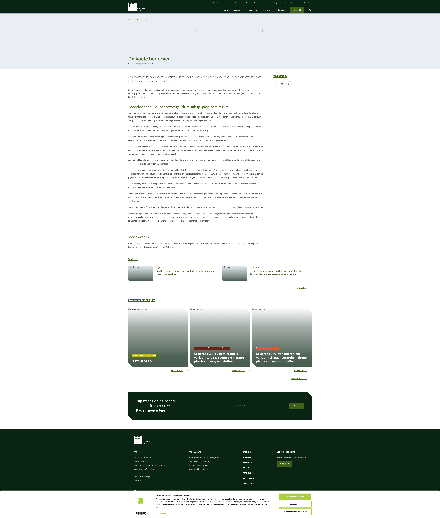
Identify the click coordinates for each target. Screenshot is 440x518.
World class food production (199, 465)
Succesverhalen (260, 3)
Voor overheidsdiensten (142, 473)
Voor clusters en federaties (144, 469)
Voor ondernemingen (141, 461)
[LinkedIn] (289, 84)
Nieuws (237, 3)
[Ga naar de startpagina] (137, 7)
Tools (285, 3)
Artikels (247, 3)
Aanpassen (294, 504)
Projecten (205, 3)
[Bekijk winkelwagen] (303, 3)
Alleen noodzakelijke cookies (295, 512)
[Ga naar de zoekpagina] (310, 10)
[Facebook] (275, 84)
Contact (281, 10)
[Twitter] (282, 84)
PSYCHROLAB (197, 207)
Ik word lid (297, 10)
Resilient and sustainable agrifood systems (204, 458)
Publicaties (295, 3)
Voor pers (137, 480)
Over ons (266, 10)
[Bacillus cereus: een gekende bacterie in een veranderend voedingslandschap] (140, 273)
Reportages (274, 3)
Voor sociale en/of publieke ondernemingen (149, 465)
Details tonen (161, 513)
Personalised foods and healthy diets (202, 461)
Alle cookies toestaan (295, 497)
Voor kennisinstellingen (142, 477)
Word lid (247, 457)
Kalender (216, 3)
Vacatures (227, 3)
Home (225, 10)
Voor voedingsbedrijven (142, 458)
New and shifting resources (198, 469)
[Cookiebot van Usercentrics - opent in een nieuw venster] (140, 513)
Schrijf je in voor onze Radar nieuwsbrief (291, 458)
